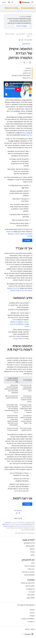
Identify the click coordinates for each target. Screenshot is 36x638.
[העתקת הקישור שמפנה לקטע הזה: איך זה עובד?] (14, 248)
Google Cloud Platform (28, 619)
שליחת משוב (26, 44)
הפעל (28, 36)
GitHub (32, 555)
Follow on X (31, 569)
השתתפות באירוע (29, 575)
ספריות (32, 552)
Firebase (30, 34)
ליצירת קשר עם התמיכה (28, 583)
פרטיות (27, 629)
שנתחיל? (27, 240)
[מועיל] (22, 40)
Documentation (28, 8)
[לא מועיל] (19, 40)
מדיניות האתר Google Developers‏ (12, 526)
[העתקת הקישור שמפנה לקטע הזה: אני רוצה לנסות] (11, 499)
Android (32, 610)
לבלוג (33, 563)
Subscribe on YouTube (28, 572)
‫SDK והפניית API (30, 546)
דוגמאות (32, 549)
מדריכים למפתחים (29, 543)
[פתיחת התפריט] (32, 2)
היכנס (4, 2)
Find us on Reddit (30, 566)
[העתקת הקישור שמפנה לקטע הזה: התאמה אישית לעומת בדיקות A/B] (30, 353)
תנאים (33, 629)
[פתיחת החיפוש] (12, 2)
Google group (30, 589)
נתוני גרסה (32, 592)
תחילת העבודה (18, 339)
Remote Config (11, 8)
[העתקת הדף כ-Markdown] (24, 62)
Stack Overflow (30, 586)
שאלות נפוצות (31, 598)
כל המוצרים (31, 621)
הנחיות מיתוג (31, 595)
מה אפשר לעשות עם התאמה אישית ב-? (19, 234)
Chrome (32, 613)
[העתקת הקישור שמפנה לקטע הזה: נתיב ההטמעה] (11, 298)
